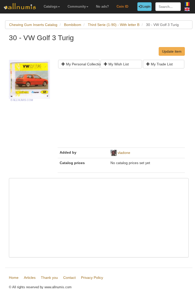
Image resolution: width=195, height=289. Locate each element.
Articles (30, 278)
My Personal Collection (82, 64)
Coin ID (122, 6)
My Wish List (118, 64)
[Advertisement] (121, 110)
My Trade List (161, 64)
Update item (172, 51)
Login (146, 6)
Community (77, 6)
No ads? (102, 6)
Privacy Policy (92, 278)
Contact (69, 278)
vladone (124, 153)
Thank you (49, 278)
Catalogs (50, 6)
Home (14, 278)
